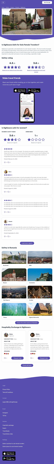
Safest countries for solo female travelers (13, 443)
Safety (7, 7)
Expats (4, 428)
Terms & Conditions (8, 392)
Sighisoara (23, 7)
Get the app (47, 2)
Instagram (5, 412)
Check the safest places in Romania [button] (27, 322)
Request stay (17, 358)
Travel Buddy (6, 431)
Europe (12, 7)
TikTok (4, 415)
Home (3, 7)
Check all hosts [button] (27, 365)
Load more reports (27, 243)
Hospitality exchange (8, 425)
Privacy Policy (6, 389)
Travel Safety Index (8, 434)
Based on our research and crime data (12, 70)
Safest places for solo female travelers (13, 446)
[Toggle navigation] (3, 2)
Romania (17, 7)
